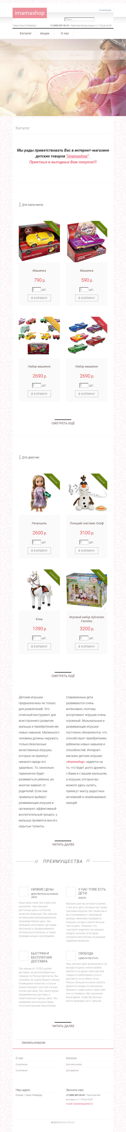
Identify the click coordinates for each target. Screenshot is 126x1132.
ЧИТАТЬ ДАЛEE (63, 844)
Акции (44, 33)
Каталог (26, 33)
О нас (65, 33)
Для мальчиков (32, 192)
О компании (105, 10)
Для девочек (29, 445)
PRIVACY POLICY (67, 1122)
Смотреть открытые (33, 1042)
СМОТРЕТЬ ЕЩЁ (63, 423)
